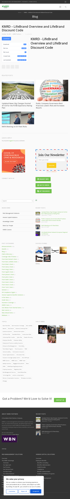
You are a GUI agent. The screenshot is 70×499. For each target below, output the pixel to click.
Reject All (24, 491)
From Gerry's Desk (7, 267)
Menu (65, 2)
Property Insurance (7, 369)
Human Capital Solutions (10, 217)
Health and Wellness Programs (46, 473)
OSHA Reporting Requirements (14, 366)
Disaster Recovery (28, 337)
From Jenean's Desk (8, 274)
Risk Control (5, 310)
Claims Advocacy (7, 254)
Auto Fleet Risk (6, 325)
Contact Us (60, 400)
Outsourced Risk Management (10, 476)
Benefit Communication (43, 471)
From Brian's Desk (7, 264)
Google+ (17, 67)
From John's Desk (7, 277)
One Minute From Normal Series (11, 307)
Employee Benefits (7, 340)
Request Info (44, 179)
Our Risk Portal (7, 471)
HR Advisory (39, 476)
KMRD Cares (5, 305)
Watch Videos (44, 185)
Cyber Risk (19, 337)
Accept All (36, 491)
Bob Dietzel (11, 328)
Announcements (7, 246)
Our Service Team (8, 469)
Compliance (40, 469)
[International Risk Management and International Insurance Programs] (9, 439)
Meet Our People (8, 225)
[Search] (65, 6)
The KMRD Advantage (8, 460)
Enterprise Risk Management (10, 346)
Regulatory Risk (18, 369)
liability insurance (7, 363)
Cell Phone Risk (6, 334)
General (4, 290)
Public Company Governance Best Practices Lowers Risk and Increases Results (50, 105)
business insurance (7, 331)
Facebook (8, 67)
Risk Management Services (9, 372)
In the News (5, 297)
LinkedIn (3, 67)
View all (38, 263)
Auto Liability (29, 325)
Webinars (4, 315)
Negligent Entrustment (18, 363)
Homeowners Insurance (18, 351)
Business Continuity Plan (22, 328)
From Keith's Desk (7, 279)
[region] (24, 485)
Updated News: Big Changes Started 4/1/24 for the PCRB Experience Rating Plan (17, 105)
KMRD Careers (7, 230)
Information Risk (20, 354)
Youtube (18, 183)
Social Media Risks (22, 372)
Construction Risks (26, 334)
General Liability (7, 351)
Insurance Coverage (8, 302)
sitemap (4, 449)
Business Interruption (19, 331)
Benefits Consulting (42, 463)
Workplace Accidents (26, 378)
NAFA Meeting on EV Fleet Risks (14, 126)
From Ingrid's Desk (7, 272)
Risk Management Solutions (11, 213)
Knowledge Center (8, 221)
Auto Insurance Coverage (18, 325)
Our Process (6, 467)
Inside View (5, 300)
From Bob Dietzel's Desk (9, 259)
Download (6, 38)
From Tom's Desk (7, 287)
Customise (12, 491)
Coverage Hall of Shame (9, 256)
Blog (3, 251)
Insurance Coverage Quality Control (11, 357)
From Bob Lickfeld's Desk (9, 262)
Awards (4, 249)
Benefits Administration (43, 465)
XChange (5, 381)
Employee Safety (18, 340)
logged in (11, 140)
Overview (4, 458)
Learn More (15, 434)
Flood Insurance (19, 349)
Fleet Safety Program (8, 349)
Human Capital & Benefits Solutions (12, 295)
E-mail (21, 183)
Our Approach (7, 465)
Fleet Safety (21, 346)
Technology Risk (7, 375)
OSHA (4, 366)
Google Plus (10, 183)
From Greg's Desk (7, 269)
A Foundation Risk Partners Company (12, 418)
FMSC (26, 349)
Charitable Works (16, 334)
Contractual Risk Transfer (9, 337)
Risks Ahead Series (7, 313)
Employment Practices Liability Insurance (13, 343)
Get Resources (44, 191)
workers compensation (18, 375)
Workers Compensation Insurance (11, 378)
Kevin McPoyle (25, 357)
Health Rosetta (41, 467)
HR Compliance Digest (8, 292)
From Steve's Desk (7, 285)
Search (32, 201)
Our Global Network (8, 473)
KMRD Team (22, 360)
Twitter (12, 67)
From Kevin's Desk (7, 282)
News (27, 363)
